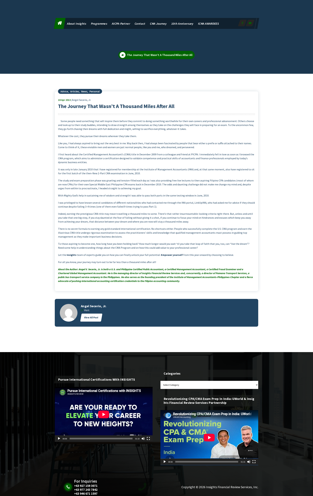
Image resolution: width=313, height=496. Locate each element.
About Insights (77, 23)
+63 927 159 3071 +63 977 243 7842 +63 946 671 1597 (85, 490)
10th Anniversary (182, 23)
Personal (94, 91)
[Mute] (143, 438)
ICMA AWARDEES (208, 23)
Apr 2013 (64, 99)
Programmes (99, 23)
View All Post (91, 317)
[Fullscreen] (148, 438)
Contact (140, 23)
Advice (64, 91)
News (84, 91)
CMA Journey (158, 23)
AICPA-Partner (121, 23)
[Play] (59, 438)
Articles (74, 91)
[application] (104, 414)
